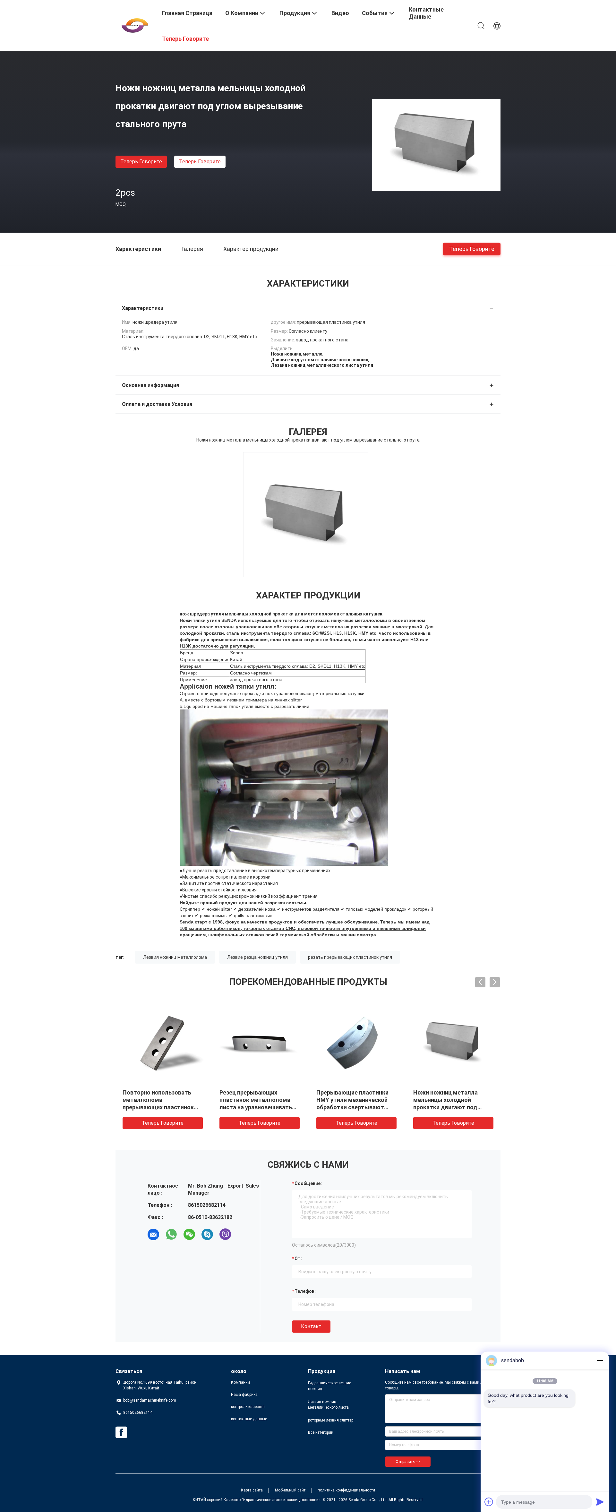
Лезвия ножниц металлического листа (328, 1404)
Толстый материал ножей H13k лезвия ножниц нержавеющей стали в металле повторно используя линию (449, 1107)
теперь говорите (141, 162)
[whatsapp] (171, 1234)
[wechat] (189, 1234)
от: (298, 1258)
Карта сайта (252, 1490)
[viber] (225, 1234)
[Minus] (600, 1360)
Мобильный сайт (290, 1490)
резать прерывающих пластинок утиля (350, 957)
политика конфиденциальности (346, 1490)
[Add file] (488, 1502)
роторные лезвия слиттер (330, 1420)
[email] (153, 1234)
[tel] (243, 1234)
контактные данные (249, 1419)
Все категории (320, 1432)
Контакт (311, 1326)
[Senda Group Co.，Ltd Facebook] (121, 1432)
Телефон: (305, 1291)
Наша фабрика (244, 1394)
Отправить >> (408, 1461)
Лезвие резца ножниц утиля (257, 957)
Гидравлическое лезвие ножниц (329, 1386)
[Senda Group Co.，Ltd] (135, 25)
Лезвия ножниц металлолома (175, 957)
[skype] (207, 1234)
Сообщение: (308, 1183)
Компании (240, 1382)
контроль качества (248, 1407)
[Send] (600, 1502)
